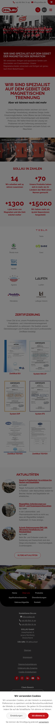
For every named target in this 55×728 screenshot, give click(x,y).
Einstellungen (16, 715)
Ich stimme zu (38, 715)
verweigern (44, 722)
